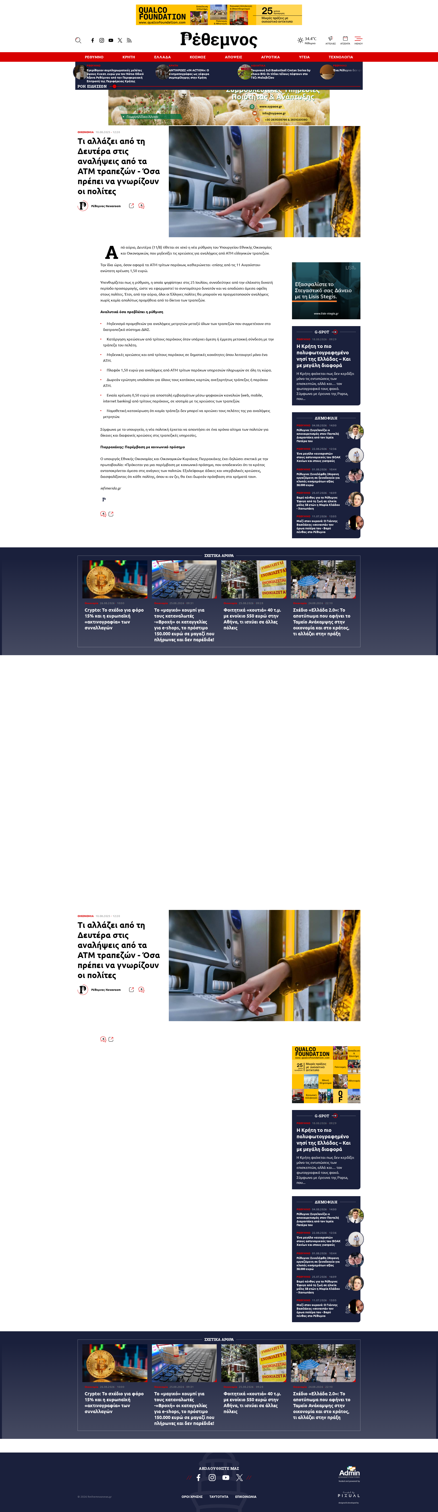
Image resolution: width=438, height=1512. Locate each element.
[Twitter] (120, 40)
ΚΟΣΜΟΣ (198, 56)
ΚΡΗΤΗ (129, 56)
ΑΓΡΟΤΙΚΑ (270, 56)
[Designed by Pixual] (349, 1496)
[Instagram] (101, 40)
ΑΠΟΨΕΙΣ (233, 56)
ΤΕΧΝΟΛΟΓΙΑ (341, 56)
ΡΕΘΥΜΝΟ (94, 56)
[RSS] (129, 40)
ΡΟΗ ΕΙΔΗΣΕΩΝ (92, 86)
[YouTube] (111, 40)
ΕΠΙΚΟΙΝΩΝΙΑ (245, 1496)
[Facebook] (92, 40)
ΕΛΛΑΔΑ (162, 56)
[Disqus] (219, 726)
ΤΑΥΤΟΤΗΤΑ (218, 1496)
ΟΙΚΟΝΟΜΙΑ (86, 132)
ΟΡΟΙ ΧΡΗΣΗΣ (192, 1496)
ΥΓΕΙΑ (304, 56)
